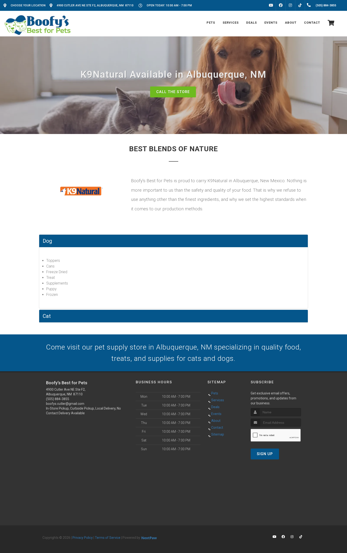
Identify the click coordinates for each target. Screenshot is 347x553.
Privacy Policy (82, 538)
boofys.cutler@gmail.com (65, 404)
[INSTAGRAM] (290, 5)
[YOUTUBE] (271, 5)
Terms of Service (107, 538)
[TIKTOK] (300, 5)
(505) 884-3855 (57, 399)
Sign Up (265, 454)
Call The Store (173, 92)
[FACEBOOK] (280, 5)
